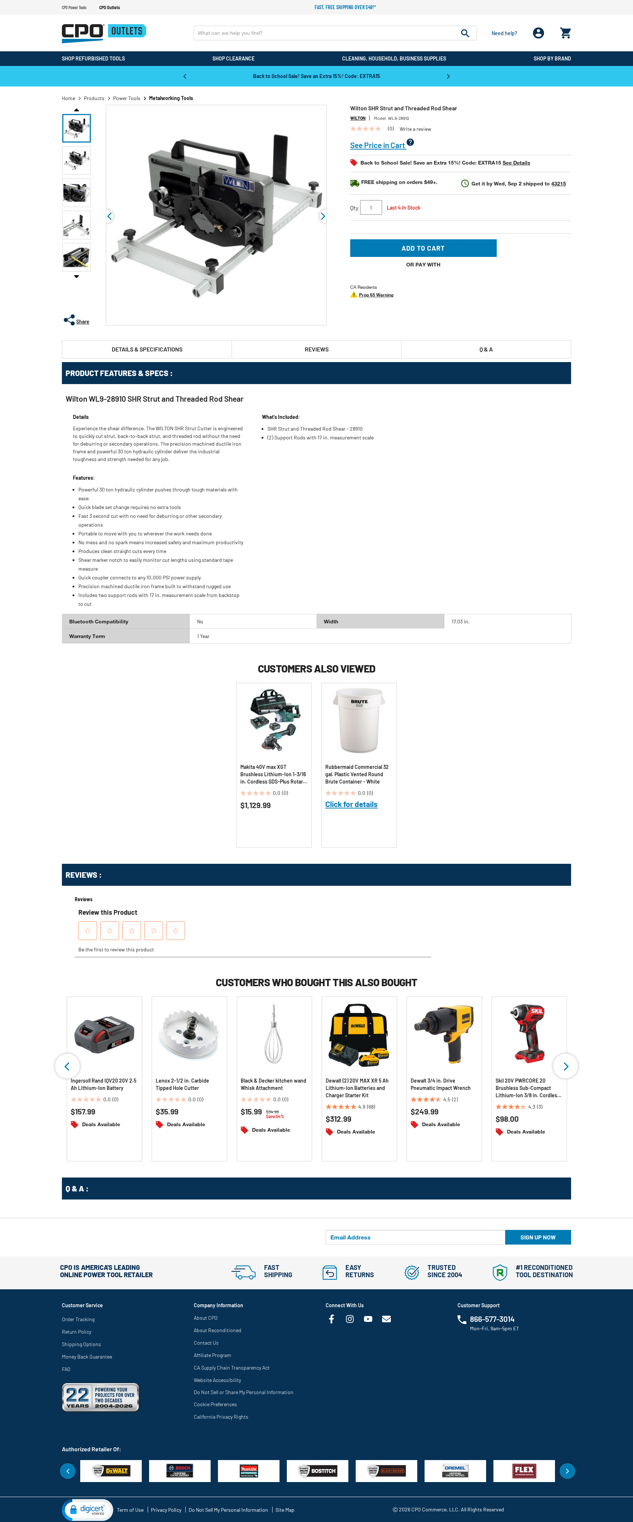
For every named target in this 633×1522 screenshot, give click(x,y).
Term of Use (130, 1510)
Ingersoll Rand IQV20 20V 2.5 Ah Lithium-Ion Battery (103, 1084)
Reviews (317, 349)
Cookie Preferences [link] (215, 1404)
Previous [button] (184, 76)
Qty (354, 207)
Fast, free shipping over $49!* (345, 7)
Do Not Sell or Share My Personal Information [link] (243, 1392)
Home (68, 98)
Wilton (358, 118)
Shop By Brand (552, 58)
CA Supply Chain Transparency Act (232, 1367)
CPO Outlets (109, 7)
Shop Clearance (233, 58)
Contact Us (206, 1342)
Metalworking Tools (171, 98)
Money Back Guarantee (87, 1356)
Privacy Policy (166, 1510)
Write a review (415, 129)
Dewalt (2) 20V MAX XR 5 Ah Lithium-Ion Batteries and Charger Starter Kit (357, 1087)
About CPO (206, 1318)
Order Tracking (78, 1319)
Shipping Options (81, 1344)
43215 (558, 183)
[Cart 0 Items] (565, 31)
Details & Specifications (147, 349)
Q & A (486, 349)
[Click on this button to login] (538, 33)
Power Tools (126, 98)
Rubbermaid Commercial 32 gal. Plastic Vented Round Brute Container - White (357, 774)
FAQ (66, 1369)
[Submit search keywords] (465, 33)
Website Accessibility (217, 1380)
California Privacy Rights (221, 1417)
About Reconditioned (217, 1330)
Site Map (285, 1510)
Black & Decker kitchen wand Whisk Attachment (273, 1084)
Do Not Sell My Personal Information (228, 1510)
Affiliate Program (212, 1355)
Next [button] (448, 76)
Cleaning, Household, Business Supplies (394, 58)
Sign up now (538, 1237)
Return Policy (76, 1331)
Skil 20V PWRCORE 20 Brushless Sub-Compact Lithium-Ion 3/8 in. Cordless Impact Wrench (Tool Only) (528, 1088)
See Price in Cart (378, 145)
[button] (76, 128)
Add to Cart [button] (423, 248)
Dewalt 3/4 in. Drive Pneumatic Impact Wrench (441, 1084)
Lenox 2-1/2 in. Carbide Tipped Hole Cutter (182, 1084)
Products (94, 98)
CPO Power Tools (74, 7)
